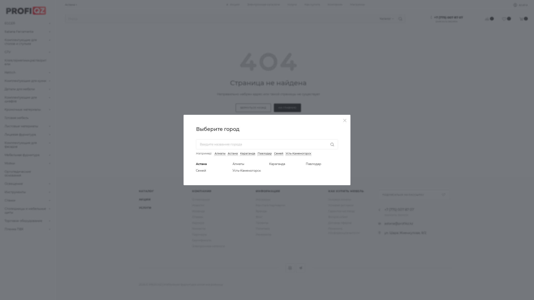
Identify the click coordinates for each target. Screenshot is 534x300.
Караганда (247, 153)
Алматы (220, 153)
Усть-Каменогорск (298, 153)
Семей (278, 153)
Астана (233, 153)
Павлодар (265, 153)
